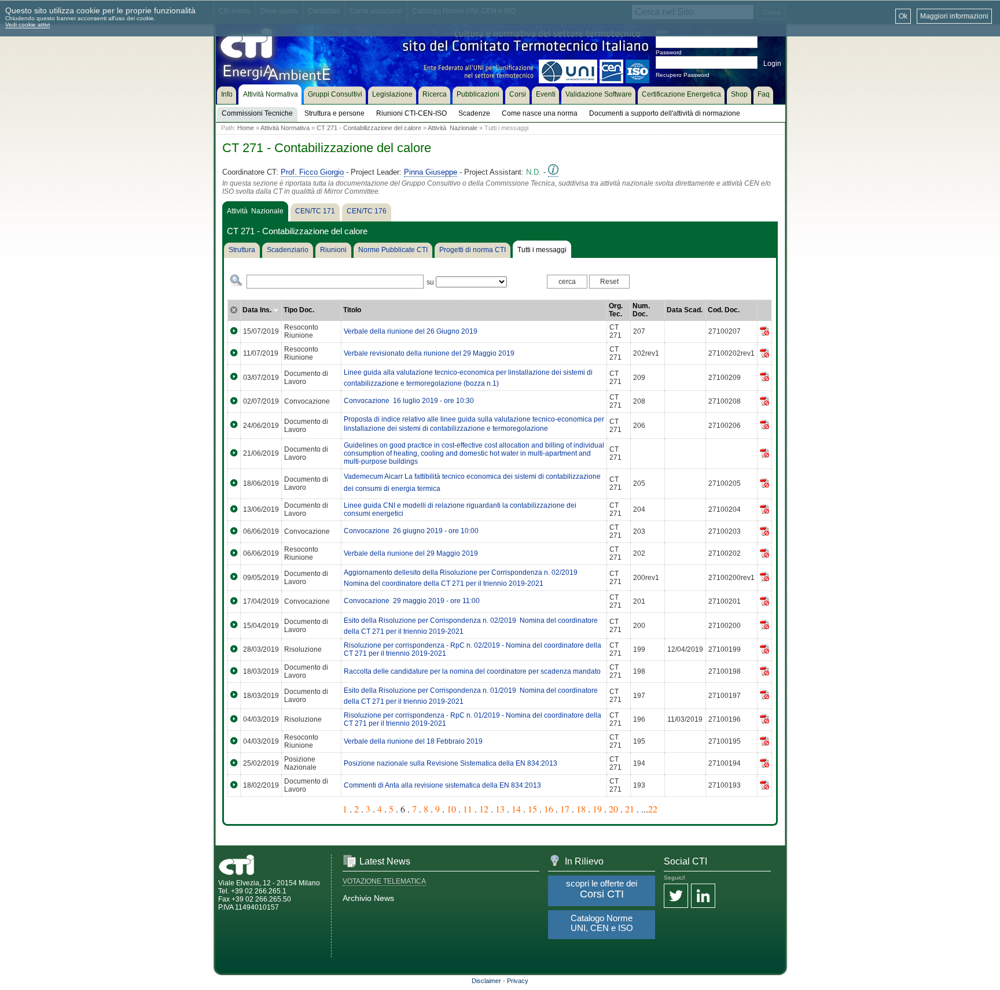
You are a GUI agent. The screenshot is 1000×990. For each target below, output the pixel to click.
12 (483, 809)
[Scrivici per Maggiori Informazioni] (553, 172)
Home (245, 127)
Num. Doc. (641, 310)
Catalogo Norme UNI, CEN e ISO (602, 923)
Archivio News (368, 898)
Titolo (352, 310)
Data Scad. (685, 310)
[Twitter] (676, 897)
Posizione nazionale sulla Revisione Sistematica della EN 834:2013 (450, 763)
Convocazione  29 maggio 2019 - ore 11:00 (412, 601)
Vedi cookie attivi (27, 24)
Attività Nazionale (452, 127)
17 (564, 809)
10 (451, 809)
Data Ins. (257, 310)
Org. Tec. (616, 310)
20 (613, 809)
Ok (903, 16)
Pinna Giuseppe (430, 172)
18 (581, 809)
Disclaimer (486, 980)
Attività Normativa (285, 127)
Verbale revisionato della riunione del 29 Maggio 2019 (429, 353)
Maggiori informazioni (954, 16)
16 (548, 809)
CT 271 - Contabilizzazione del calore (369, 127)
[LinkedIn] (703, 897)
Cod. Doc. (724, 310)
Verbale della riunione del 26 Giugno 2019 (410, 331)
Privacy (517, 980)
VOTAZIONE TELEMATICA (384, 881)
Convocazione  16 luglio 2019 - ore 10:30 (409, 401)
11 (467, 809)
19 (597, 809)
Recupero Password (682, 75)
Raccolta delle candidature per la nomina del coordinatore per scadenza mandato (472, 671)
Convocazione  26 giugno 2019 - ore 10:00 (411, 531)
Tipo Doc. (299, 310)
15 (532, 809)
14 (516, 809)
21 (629, 809)
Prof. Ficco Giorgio (312, 172)
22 (652, 809)
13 (500, 809)
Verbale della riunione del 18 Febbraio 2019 (413, 741)
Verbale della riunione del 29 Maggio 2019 (411, 553)
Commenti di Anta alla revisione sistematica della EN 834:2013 (442, 785)
